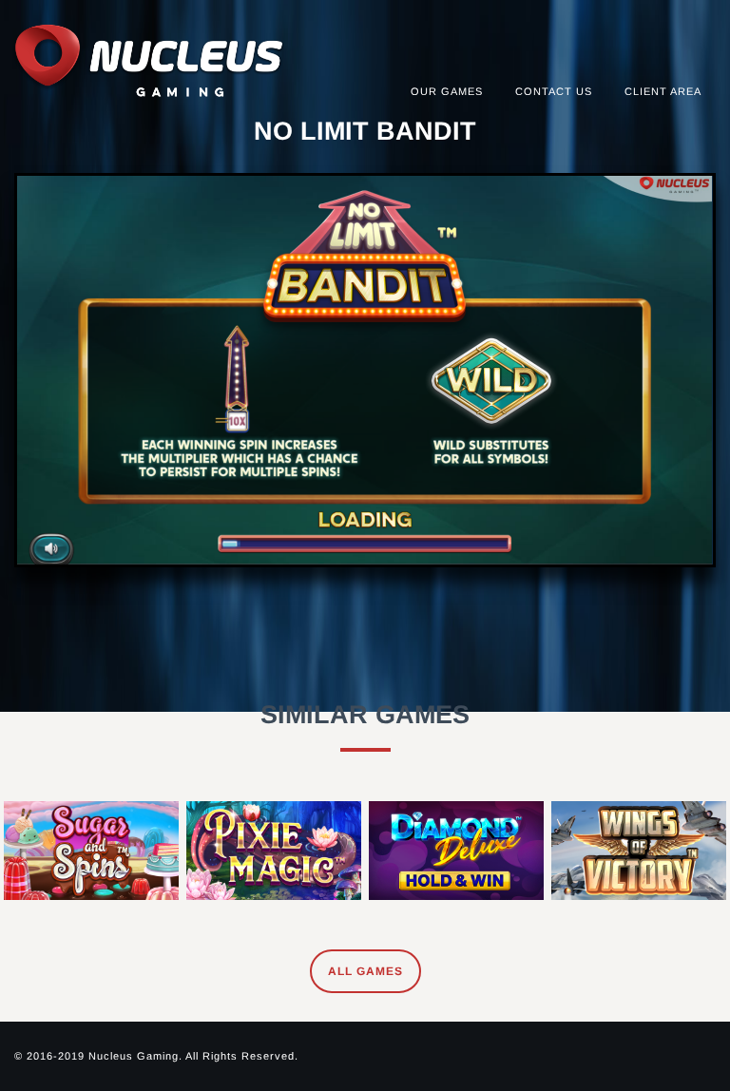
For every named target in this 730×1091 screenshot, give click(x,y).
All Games (365, 971)
